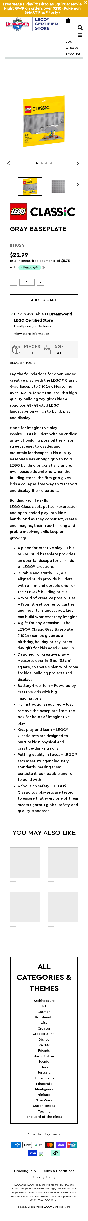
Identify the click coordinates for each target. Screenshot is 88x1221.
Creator (44, 1028)
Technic (44, 1111)
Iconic (44, 1061)
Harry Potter (44, 1056)
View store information (31, 333)
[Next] (77, 163)
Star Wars (44, 1100)
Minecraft (44, 1084)
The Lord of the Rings (44, 1117)
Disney (44, 1039)
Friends (44, 1050)
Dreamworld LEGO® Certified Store (49, 1207)
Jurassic (44, 1072)
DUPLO (44, 1045)
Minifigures (44, 1089)
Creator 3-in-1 (44, 1034)
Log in (71, 41)
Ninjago (44, 1095)
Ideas (44, 1067)
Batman (44, 1012)
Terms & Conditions (58, 1171)
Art (44, 1006)
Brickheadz (44, 1017)
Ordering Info (25, 1171)
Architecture (44, 1001)
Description (21, 362)
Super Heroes (44, 1106)
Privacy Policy (44, 1177)
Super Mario (44, 1078)
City (44, 1023)
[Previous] (9, 163)
